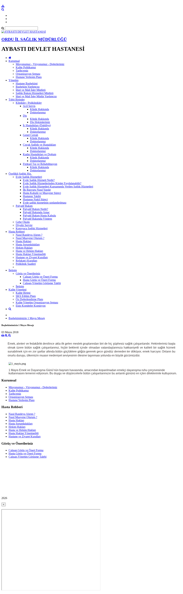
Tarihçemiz (22, 70)
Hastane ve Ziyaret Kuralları (32, 257)
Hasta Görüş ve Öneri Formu (39, 279)
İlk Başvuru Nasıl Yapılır (37, 189)
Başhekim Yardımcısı (27, 86)
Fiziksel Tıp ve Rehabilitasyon (40, 163)
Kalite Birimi (23, 292)
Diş (25, 115)
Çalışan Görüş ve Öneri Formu (40, 276)
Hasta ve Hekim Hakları (29, 250)
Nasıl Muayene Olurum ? (30, 238)
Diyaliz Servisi (24, 225)
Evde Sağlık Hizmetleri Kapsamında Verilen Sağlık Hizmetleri (58, 186)
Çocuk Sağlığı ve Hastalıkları (39, 144)
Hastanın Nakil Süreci (35, 199)
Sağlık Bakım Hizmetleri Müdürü (34, 93)
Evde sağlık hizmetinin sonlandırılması (44, 202)
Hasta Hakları (23, 241)
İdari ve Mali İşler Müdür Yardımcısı (36, 96)
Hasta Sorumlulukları (28, 244)
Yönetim (13, 80)
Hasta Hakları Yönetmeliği (31, 254)
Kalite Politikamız (26, 67)
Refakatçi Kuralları (26, 260)
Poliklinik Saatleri (26, 263)
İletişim (13, 270)
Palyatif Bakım (24, 205)
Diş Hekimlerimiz (40, 122)
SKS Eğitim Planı (26, 296)
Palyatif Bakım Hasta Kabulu (39, 215)
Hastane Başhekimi (27, 83)
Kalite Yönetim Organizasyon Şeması (37, 302)
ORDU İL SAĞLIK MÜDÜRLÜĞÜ (34, 39)
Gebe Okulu (23, 221)
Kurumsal (14, 60)
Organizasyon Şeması (28, 73)
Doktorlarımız (38, 112)
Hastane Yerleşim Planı (29, 77)
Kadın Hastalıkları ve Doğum (39, 154)
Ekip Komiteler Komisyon (31, 305)
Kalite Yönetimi (17, 289)
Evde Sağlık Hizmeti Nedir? (39, 180)
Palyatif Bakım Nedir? (35, 209)
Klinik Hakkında (39, 109)
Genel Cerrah (30, 135)
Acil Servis (29, 106)
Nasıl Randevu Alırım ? (29, 234)
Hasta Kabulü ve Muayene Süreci (42, 192)
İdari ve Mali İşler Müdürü (31, 89)
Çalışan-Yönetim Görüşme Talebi (42, 283)
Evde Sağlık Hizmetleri (29, 176)
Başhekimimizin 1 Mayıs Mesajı (27, 318)
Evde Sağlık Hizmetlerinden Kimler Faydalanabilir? (52, 183)
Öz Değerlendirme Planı (29, 299)
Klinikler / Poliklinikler (29, 102)
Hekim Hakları (24, 247)
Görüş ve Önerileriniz (28, 273)
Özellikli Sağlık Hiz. (20, 173)
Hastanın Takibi (32, 196)
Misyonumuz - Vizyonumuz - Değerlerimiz (40, 64)
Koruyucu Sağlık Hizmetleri (32, 228)
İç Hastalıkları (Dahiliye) (37, 125)
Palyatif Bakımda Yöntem (37, 218)
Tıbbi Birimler (17, 99)
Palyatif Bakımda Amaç (36, 212)
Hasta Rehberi (17, 231)
